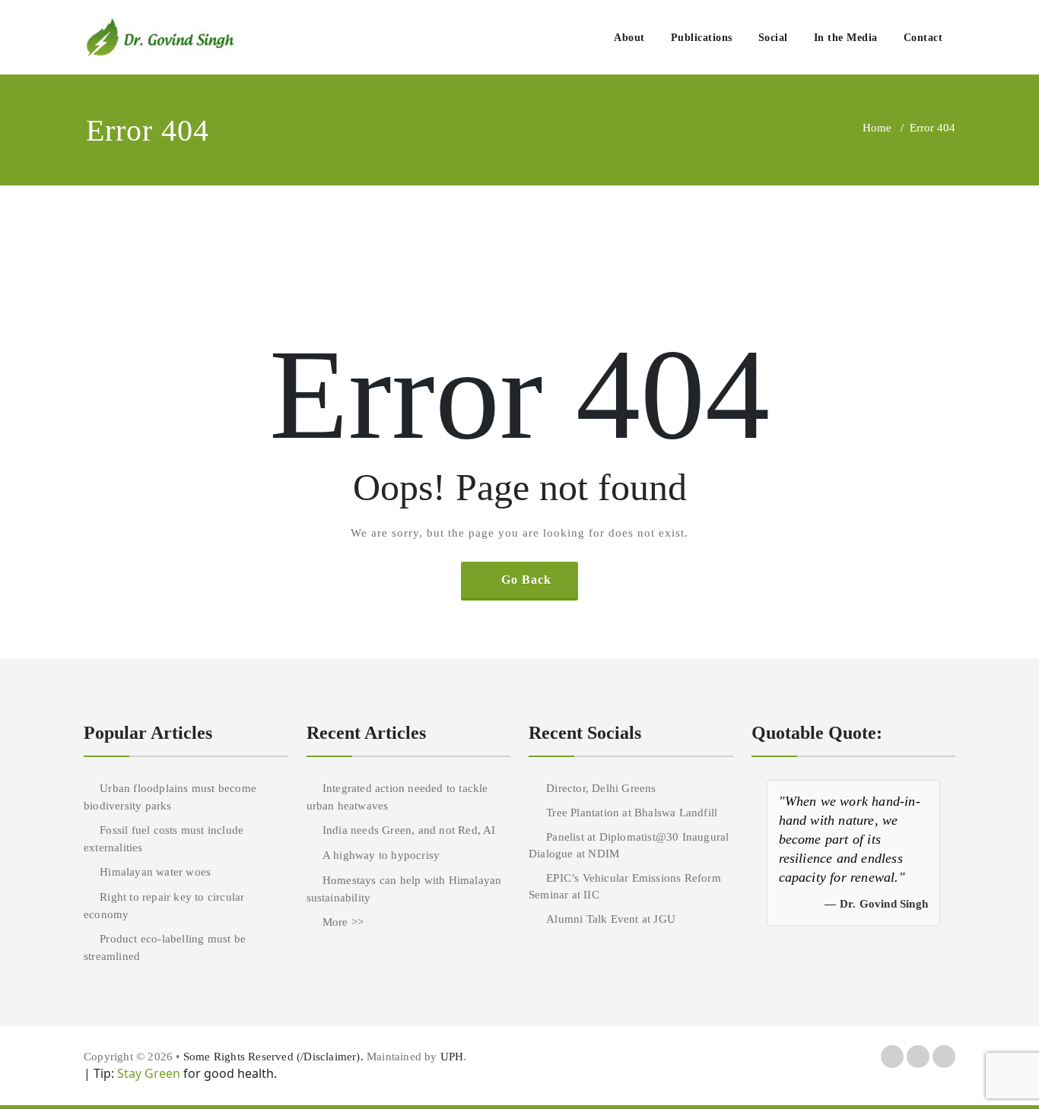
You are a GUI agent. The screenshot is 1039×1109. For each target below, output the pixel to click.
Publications (701, 37)
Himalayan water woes (155, 872)
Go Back (526, 579)
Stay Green (147, 1073)
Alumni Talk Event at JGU (610, 919)
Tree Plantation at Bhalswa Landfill (631, 812)
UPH (452, 1056)
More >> (343, 922)
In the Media (846, 37)
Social (773, 37)
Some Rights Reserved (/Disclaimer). (275, 1056)
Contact (923, 37)
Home (877, 128)
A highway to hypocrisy (381, 855)
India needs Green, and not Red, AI (409, 830)
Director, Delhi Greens (601, 788)
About (629, 37)
